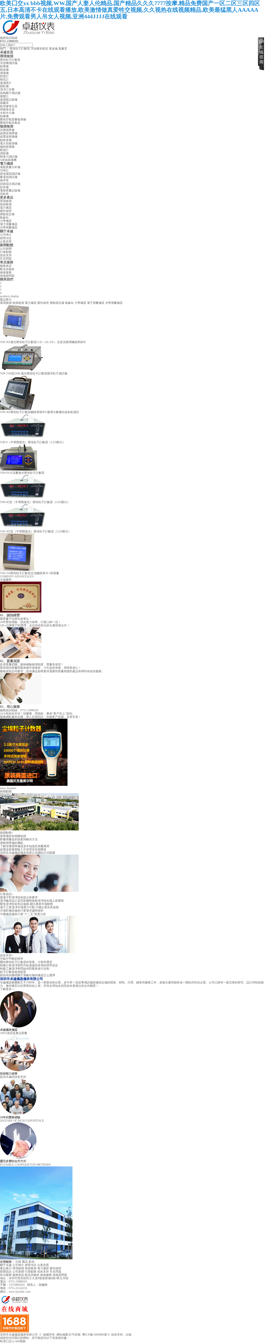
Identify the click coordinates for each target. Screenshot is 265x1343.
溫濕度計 (6, 82)
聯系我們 (6, 279)
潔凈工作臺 (7, 89)
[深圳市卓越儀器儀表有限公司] (29, 34)
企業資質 (6, 241)
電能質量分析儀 (10, 167)
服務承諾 (6, 265)
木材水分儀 (7, 112)
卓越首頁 (6, 52)
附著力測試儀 (8, 156)
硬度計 (4, 150)
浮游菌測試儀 (8, 63)
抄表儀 (4, 187)
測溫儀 (4, 73)
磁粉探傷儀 (7, 146)
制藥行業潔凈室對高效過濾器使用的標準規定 (29, 965)
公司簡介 (6, 234)
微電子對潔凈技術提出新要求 (19, 897)
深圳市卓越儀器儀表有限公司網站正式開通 (27, 852)
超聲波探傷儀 (8, 136)
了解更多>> (7, 989)
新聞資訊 (6, 1271)
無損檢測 (6, 126)
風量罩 (62, 48)
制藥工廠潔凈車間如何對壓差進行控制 (24, 968)
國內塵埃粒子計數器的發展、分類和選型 (26, 962)
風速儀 (53, 48)
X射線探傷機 (8, 159)
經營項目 (6, 238)
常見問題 (6, 258)
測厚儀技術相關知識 (13, 836)
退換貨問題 (7, 275)
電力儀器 (6, 163)
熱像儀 (4, 116)
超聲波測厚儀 (8, 133)
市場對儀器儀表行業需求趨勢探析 (21, 910)
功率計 (4, 170)
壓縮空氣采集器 (10, 122)
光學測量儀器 (8, 227)
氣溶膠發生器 (8, 106)
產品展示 (6, 1268)
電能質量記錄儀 (10, 190)
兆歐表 (4, 193)
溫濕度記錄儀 (8, 99)
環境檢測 (6, 56)
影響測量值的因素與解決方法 (19, 839)
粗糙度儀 (6, 140)
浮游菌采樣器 (39, 48)
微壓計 (4, 96)
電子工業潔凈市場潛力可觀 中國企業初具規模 (29, 907)
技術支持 (6, 255)
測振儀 (4, 153)
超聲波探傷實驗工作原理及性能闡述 (23, 849)
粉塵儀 (4, 66)
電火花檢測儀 (8, 143)
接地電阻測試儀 (10, 173)
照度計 (4, 76)
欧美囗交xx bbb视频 (12, 1341)
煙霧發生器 (7, 109)
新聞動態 (6, 245)
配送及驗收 (7, 269)
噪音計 (4, 79)
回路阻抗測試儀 (10, 183)
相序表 (4, 180)
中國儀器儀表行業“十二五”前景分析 (23, 914)
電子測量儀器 (8, 224)
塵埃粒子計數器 (20, 48)
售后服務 (6, 262)
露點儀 (4, 86)
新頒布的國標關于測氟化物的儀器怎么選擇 (27, 975)
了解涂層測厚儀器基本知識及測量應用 (24, 846)
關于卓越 (6, 231)
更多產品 (6, 197)
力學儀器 (6, 220)
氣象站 (4, 217)
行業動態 (6, 252)
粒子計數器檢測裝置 (13, 972)
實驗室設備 (7, 214)
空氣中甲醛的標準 (11, 958)
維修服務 (6, 272)
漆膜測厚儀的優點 (11, 842)
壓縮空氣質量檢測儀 (13, 119)
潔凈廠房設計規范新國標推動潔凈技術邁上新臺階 (32, 900)
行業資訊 (6, 894)
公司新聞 (6, 248)
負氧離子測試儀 (10, 93)
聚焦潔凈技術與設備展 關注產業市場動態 (26, 904)
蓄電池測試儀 (8, 177)
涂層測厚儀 (7, 130)
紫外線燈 (6, 211)
